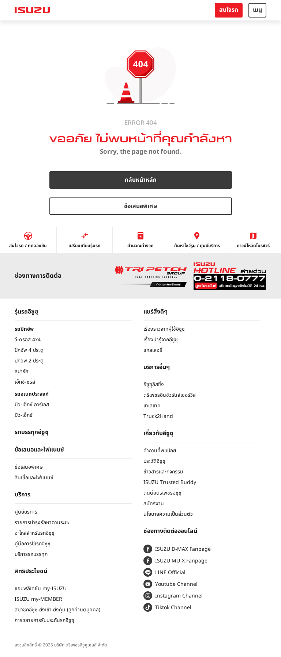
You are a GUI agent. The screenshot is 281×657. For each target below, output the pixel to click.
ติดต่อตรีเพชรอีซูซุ (162, 493)
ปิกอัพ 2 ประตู (29, 361)
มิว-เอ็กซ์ (24, 415)
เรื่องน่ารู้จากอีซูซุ (160, 339)
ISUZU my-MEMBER (38, 599)
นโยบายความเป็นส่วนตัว (168, 514)
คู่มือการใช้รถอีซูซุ (32, 544)
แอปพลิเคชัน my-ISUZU (41, 588)
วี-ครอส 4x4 (28, 339)
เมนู (257, 9)
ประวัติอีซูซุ (154, 461)
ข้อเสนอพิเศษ (140, 206)
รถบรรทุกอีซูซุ (32, 432)
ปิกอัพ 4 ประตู (29, 350)
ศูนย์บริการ (26, 512)
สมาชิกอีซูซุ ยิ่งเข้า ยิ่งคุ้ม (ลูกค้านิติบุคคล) (57, 610)
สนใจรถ (228, 9)
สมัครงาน (153, 503)
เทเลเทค (152, 406)
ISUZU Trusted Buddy (169, 482)
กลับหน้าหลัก (141, 180)
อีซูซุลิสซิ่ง (153, 384)
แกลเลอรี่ (152, 350)
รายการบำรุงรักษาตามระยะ (42, 522)
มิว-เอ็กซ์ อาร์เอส (32, 404)
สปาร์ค (22, 371)
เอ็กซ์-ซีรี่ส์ (25, 382)
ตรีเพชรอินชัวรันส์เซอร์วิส (169, 395)
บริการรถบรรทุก (31, 554)
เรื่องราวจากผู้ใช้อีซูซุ (164, 329)
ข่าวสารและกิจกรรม (163, 472)
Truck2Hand (158, 416)
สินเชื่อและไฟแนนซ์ (34, 477)
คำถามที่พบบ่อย (159, 450)
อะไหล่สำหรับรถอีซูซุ (35, 533)
